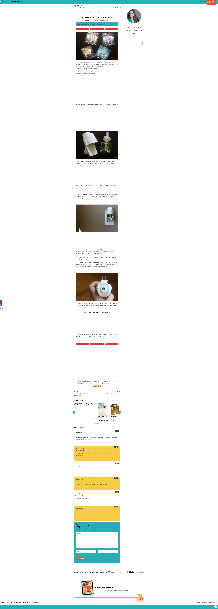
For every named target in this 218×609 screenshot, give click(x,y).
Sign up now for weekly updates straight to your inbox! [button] (116, 590)
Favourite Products (194, 1)
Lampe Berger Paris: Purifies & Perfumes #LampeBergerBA (83, 393)
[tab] (94, 423)
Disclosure (16, 602)
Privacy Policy (28, 602)
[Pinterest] (205, 2)
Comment (79, 533)
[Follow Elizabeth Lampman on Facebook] (94, 386)
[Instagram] (203, 2)
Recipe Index (118, 6)
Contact (188, 1)
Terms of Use (21, 602)
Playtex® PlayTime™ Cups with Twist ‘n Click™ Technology (78, 404)
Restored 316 (214, 602)
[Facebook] (200, 2)
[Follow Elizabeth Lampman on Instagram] (98, 386)
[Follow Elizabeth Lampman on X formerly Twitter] (96, 386)
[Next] (120, 412)
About (184, 1)
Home (112, 6)
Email (99, 551)
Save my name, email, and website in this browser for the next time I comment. (93, 554)
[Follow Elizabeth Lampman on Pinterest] (100, 386)
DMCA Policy (35, 602)
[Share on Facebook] (1, 301)
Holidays (125, 6)
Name (78, 551)
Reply (117, 430)
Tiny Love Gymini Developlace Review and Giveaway (90, 404)
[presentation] (103, 409)
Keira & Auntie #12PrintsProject (113, 392)
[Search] (140, 43)
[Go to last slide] (74, 412)
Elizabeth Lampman (88, 20)
